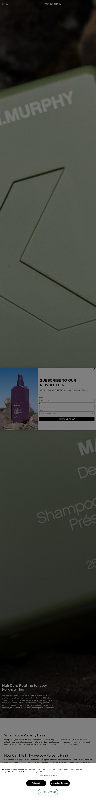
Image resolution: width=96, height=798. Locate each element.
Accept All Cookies (59, 783)
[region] (48, 780)
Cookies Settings (48, 792)
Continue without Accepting (48, 775)
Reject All (36, 783)
